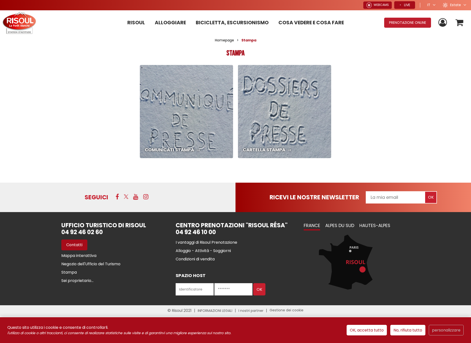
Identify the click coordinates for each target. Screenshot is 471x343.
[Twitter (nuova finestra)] (126, 196)
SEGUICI (96, 197)
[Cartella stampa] (284, 111)
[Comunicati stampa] (186, 111)
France (312, 225)
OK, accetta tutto (367, 330)
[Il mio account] (443, 22)
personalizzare (446, 330)
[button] (460, 22)
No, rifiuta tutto (407, 330)
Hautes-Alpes (374, 225)
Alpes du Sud (339, 225)
